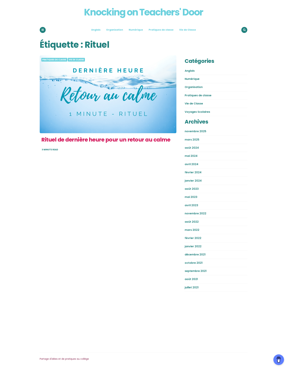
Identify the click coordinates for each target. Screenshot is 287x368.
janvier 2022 (193, 246)
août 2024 (192, 148)
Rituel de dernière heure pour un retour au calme (105, 139)
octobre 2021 (194, 263)
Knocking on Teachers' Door (143, 12)
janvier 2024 (193, 181)
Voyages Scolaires (197, 112)
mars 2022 (192, 230)
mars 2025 (192, 140)
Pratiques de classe (161, 29)
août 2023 (192, 189)
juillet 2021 (192, 287)
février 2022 (193, 238)
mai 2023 (191, 197)
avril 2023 (191, 205)
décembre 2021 (195, 254)
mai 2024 (191, 156)
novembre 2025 (195, 131)
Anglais (95, 29)
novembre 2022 (195, 213)
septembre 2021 (196, 271)
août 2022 (192, 222)
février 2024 (193, 172)
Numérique (136, 29)
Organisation (114, 29)
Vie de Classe (187, 29)
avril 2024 (191, 164)
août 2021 (191, 279)
